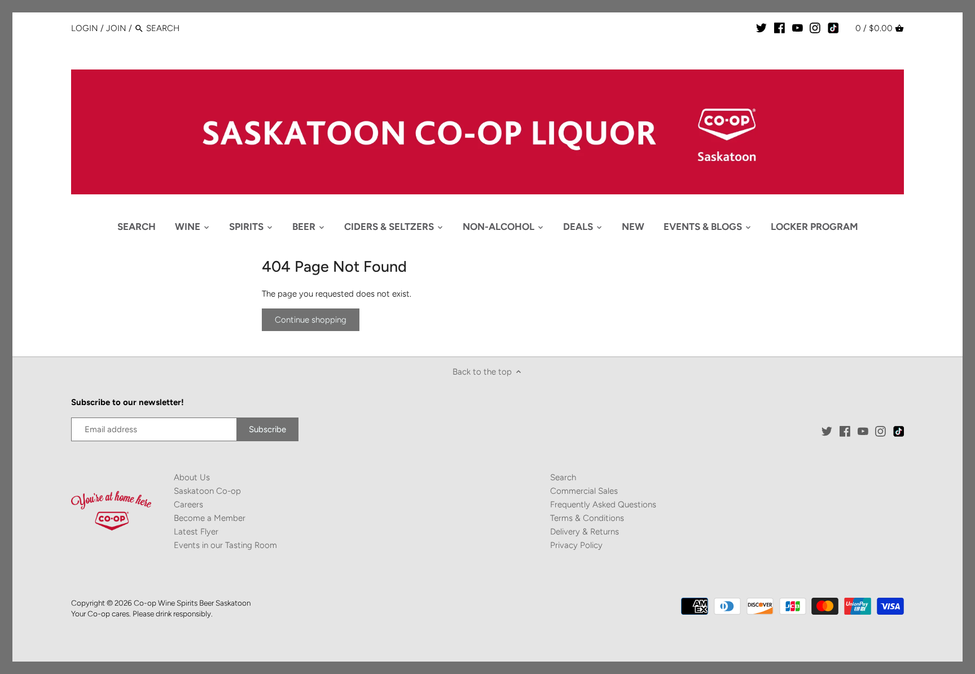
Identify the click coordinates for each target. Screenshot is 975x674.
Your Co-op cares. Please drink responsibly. (142, 613)
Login (84, 28)
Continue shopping (310, 320)
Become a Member (209, 518)
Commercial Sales (584, 491)
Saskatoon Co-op (207, 491)
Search (563, 477)
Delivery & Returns (584, 532)
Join (116, 28)
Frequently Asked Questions (603, 504)
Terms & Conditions (587, 518)
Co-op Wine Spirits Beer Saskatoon (192, 602)
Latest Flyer (196, 532)
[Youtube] (797, 27)
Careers (188, 504)
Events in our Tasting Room (225, 545)
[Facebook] (779, 27)
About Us (192, 477)
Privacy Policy (576, 545)
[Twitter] (761, 27)
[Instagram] (815, 27)
